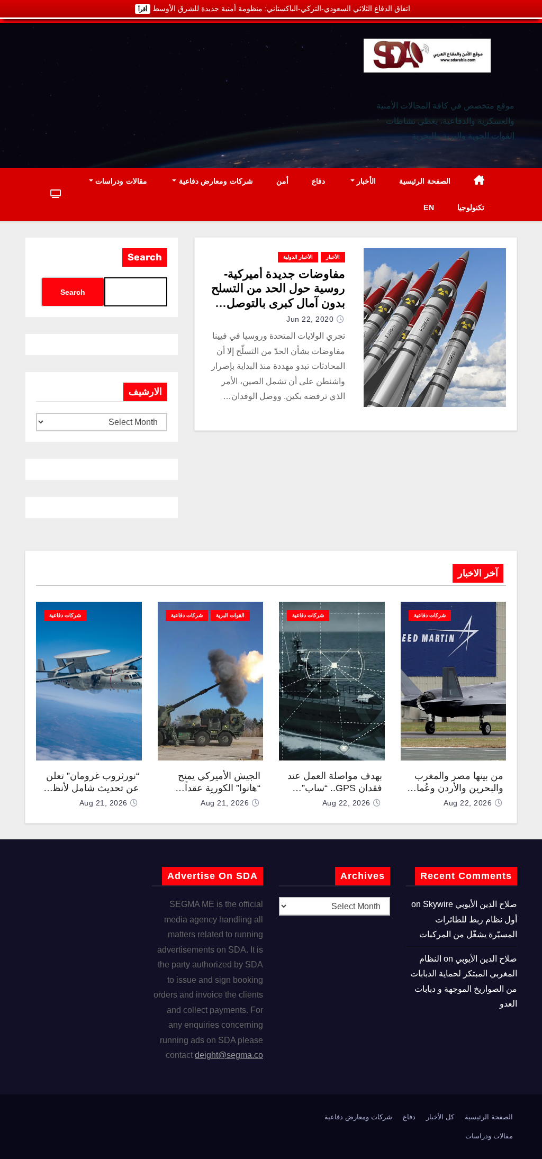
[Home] (479, 181)
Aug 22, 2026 (468, 803)
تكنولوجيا (470, 207)
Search (145, 257)
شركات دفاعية (430, 615)
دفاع (318, 181)
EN (428, 207)
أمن (282, 181)
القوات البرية (230, 615)
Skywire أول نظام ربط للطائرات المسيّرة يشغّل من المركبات (468, 919)
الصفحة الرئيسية (424, 181)
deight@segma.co (229, 1055)
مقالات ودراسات (120, 181)
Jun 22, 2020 (309, 319)
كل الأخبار (440, 1117)
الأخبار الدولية (298, 257)
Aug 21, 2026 (225, 803)
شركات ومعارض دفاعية (214, 181)
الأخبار (365, 181)
